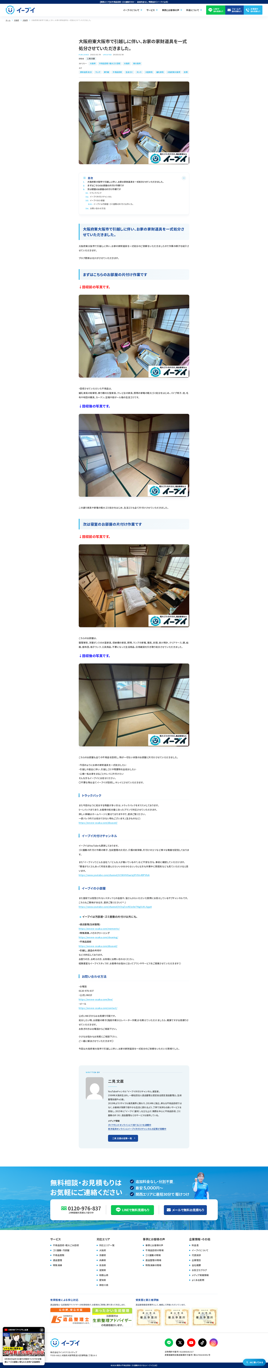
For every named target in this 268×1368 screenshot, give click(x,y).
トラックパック (94, 193)
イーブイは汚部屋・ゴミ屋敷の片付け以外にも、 (111, 204)
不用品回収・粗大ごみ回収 (66, 1245)
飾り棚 (106, 72)
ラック (97, 72)
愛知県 (102, 1280)
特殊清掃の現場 (153, 1265)
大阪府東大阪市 (173, 72)
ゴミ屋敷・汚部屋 (61, 1250)
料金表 (195, 1245)
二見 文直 (91, 58)
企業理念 (196, 1260)
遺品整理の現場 (153, 1260)
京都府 (102, 1255)
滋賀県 (102, 1270)
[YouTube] (191, 1342)
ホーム (8, 20)
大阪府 (16, 20)
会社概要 (196, 1265)
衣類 (186, 72)
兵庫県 (102, 1260)
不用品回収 (117, 72)
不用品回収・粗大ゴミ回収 (109, 63)
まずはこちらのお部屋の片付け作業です (103, 185)
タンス (139, 72)
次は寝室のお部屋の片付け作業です (102, 189)
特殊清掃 (57, 1265)
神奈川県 (103, 1285)
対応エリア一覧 (106, 1245)
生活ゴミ (129, 72)
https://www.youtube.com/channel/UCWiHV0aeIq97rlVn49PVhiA (114, 875)
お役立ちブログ (199, 1270)
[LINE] (169, 1342)
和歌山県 (103, 1275)
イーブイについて (200, 1250)
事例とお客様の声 (154, 1245)
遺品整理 (57, 1260)
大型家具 (149, 72)
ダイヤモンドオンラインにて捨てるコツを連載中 (129, 1124)
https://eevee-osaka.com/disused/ (98, 822)
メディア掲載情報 (200, 1275)
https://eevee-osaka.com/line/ (96, 999)
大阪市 (25, 20)
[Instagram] (213, 1342)
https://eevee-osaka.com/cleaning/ (98, 937)
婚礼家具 (160, 72)
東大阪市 (137, 63)
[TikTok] (202, 1342)
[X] (180, 1342)
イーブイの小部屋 (95, 200)
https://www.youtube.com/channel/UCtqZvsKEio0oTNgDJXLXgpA (115, 906)
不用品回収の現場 (154, 1250)
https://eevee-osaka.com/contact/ (98, 1008)
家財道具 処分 (86, 72)
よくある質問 (198, 1280)
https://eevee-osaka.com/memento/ (99, 928)
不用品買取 (58, 1255)
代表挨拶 (196, 1255)
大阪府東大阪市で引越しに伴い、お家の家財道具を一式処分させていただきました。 (123, 181)
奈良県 (102, 1265)
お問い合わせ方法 (96, 208)
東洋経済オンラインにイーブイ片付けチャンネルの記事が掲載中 (137, 1128)
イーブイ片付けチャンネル (99, 196)
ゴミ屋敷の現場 (153, 1255)
